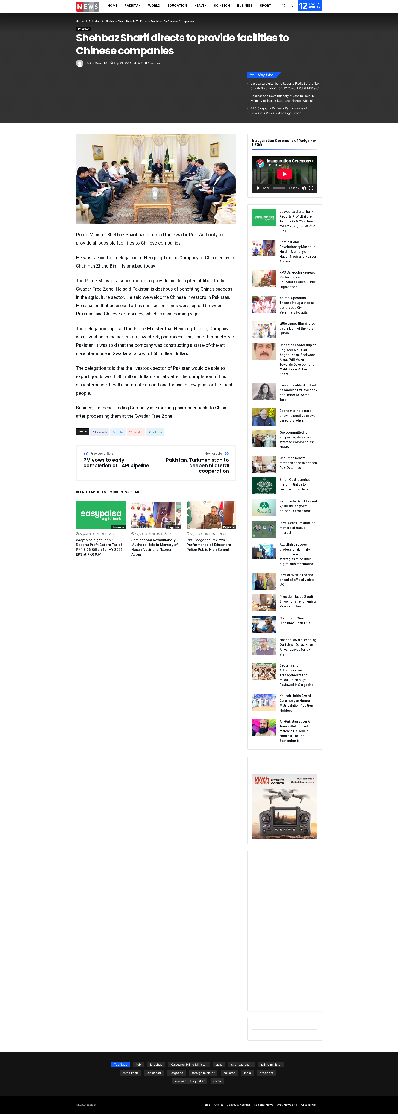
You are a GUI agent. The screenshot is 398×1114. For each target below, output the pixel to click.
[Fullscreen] (311, 188)
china (217, 1081)
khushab (156, 1064)
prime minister (271, 1064)
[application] (284, 174)
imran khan (130, 1073)
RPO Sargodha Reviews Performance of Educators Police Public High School (279, 110)
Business (118, 527)
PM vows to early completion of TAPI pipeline (116, 460)
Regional (173, 527)
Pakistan (94, 21)
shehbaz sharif (241, 1064)
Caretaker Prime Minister (189, 1064)
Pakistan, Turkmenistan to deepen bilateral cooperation (197, 463)
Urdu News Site (287, 1104)
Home (80, 21)
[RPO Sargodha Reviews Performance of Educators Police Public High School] (211, 515)
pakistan (229, 1073)
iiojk (138, 1064)
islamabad (154, 1073)
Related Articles (91, 492)
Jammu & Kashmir (238, 1104)
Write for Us (308, 1104)
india (247, 1073)
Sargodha (176, 1073)
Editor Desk (94, 63)
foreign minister (203, 1073)
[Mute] (303, 188)
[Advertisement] (284, 937)
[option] (101, 529)
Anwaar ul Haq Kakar (190, 1081)
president (266, 1073)
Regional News (263, 1104)
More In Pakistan (124, 492)
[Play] (258, 188)
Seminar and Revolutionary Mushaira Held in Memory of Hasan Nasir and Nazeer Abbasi (282, 98)
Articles (218, 1104)
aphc (219, 1064)
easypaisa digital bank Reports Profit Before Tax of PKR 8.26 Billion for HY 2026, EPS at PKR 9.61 (285, 86)
